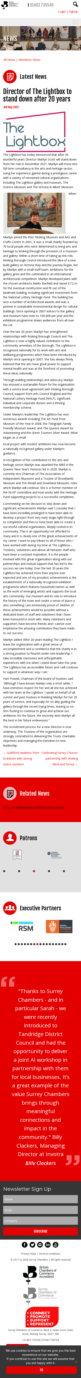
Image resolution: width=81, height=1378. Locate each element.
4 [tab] (49, 871)
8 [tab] (37, 944)
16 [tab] (62, 944)
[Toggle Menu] (75, 22)
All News (9, 60)
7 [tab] (34, 944)
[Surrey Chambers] (10, 12)
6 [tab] (31, 944)
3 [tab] (34, 871)
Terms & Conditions (49, 1253)
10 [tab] (44, 944)
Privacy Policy (28, 1253)
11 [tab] (47, 944)
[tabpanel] (20, 855)
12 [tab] (50, 944)
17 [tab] (65, 944)
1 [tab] (4, 871)
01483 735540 (42, 5)
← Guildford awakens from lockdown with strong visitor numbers (21, 758)
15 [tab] (59, 944)
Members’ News (29, 60)
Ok (41, 1370)
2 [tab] (19, 871)
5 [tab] (64, 871)
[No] (76, 1362)
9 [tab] (40, 944)
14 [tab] (56, 944)
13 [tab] (53, 944)
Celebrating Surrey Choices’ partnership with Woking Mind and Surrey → (60, 758)
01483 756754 (50, 1340)
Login (62, 11)
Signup (73, 11)
